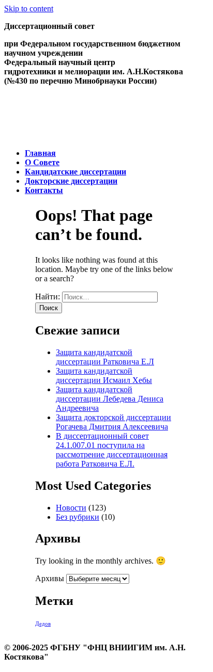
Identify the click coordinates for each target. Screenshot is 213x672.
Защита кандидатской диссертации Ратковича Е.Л (105, 357)
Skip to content (28, 8)
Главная (40, 153)
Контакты (44, 190)
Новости (71, 507)
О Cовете (42, 162)
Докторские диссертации (71, 181)
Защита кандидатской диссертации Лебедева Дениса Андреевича (109, 398)
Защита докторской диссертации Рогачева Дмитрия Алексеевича (113, 422)
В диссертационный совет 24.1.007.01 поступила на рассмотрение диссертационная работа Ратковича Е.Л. (112, 449)
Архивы (49, 578)
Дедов (43, 624)
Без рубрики (77, 517)
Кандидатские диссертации (75, 171)
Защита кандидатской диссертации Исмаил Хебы (104, 375)
